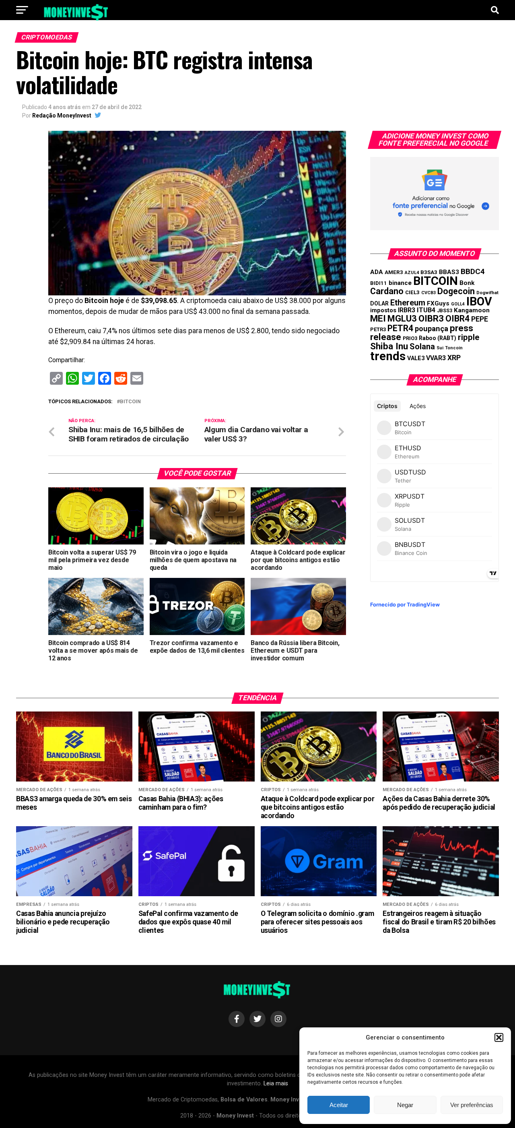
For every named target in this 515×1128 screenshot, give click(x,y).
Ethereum (407, 302)
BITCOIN (130, 401)
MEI (378, 318)
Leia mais (276, 1083)
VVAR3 (436, 358)
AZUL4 (412, 272)
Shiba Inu (389, 346)
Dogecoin (456, 291)
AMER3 (394, 272)
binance (400, 283)
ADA (376, 272)
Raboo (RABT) (437, 338)
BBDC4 (473, 271)
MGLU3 (402, 318)
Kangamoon (472, 310)
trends (388, 356)
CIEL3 (412, 292)
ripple (468, 337)
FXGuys (438, 303)
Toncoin (454, 348)
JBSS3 (444, 310)
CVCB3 (428, 292)
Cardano (387, 291)
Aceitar (339, 1104)
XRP (454, 358)
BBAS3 (449, 272)
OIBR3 (431, 318)
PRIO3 (410, 338)
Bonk (466, 283)
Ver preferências (471, 1104)
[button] (499, 1037)
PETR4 (400, 328)
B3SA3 (428, 272)
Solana (422, 346)
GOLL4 (458, 304)
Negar (405, 1104)
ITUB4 (426, 310)
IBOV (479, 301)
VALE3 (415, 358)
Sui (440, 348)
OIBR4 (457, 318)
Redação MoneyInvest (61, 115)
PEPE (479, 319)
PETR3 (378, 329)
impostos (383, 310)
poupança (431, 328)
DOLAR (379, 303)
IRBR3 (406, 310)
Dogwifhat (487, 292)
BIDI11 (378, 283)
